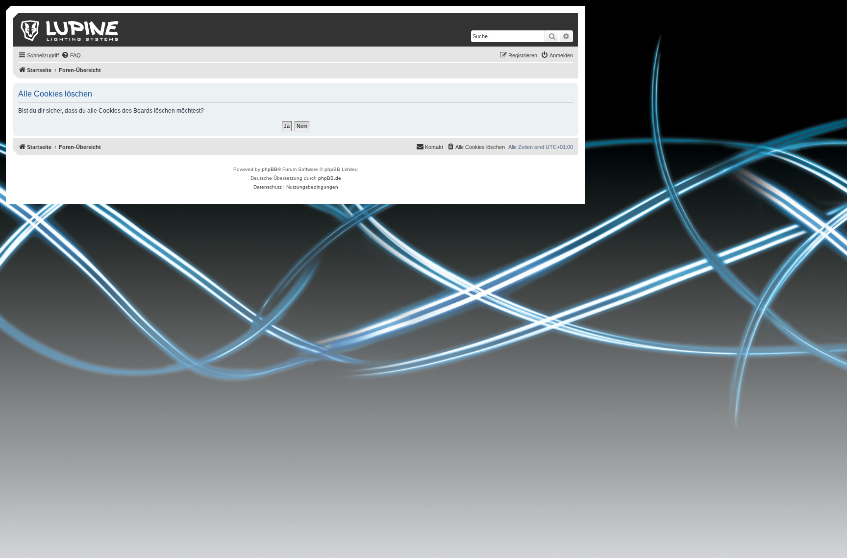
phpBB (269, 169)
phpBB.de (329, 178)
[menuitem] (71, 55)
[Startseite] (70, 30)
